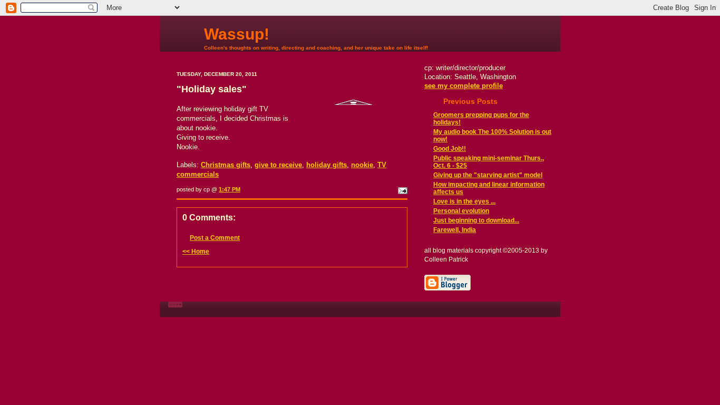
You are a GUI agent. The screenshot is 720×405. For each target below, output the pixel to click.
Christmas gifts (225, 165)
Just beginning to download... (476, 220)
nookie (362, 165)
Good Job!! (449, 148)
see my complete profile (463, 86)
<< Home (195, 251)
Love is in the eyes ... (464, 201)
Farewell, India (454, 230)
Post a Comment (215, 238)
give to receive (278, 165)
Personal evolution (461, 211)
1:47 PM (229, 189)
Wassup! (236, 34)
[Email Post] (401, 189)
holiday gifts (326, 165)
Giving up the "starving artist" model (487, 175)
